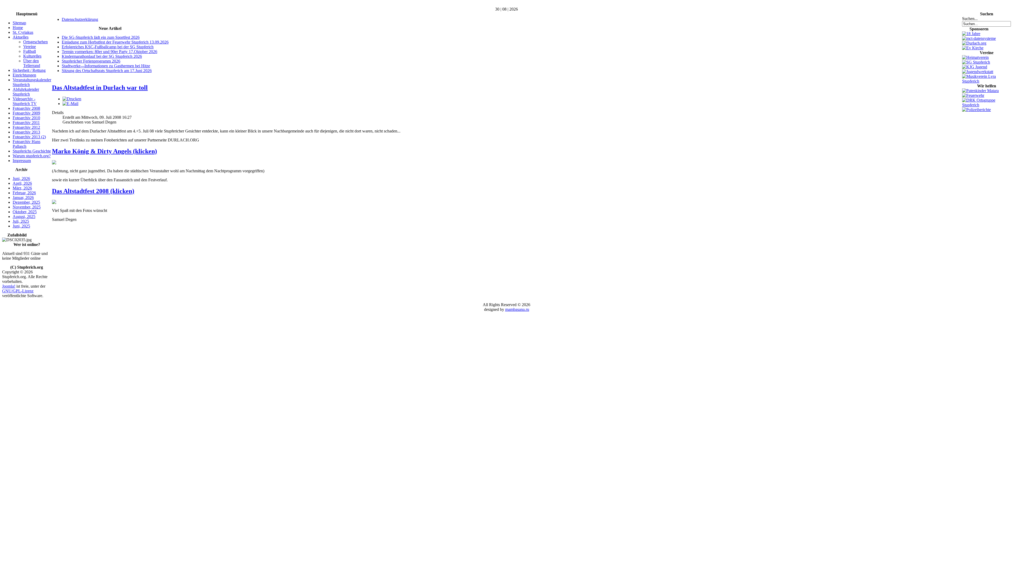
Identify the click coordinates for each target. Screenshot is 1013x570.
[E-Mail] (70, 103)
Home (18, 27)
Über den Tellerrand (31, 63)
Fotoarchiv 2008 (26, 108)
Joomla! (8, 286)
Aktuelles (20, 37)
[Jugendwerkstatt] (977, 71)
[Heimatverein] (975, 57)
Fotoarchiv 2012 (26, 127)
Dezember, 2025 (26, 202)
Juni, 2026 (21, 178)
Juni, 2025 (21, 226)
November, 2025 (27, 207)
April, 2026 (22, 183)
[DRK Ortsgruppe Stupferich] (986, 105)
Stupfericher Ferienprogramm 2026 (91, 61)
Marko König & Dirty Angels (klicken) (104, 151)
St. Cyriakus (23, 32)
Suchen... (970, 18)
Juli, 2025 (21, 221)
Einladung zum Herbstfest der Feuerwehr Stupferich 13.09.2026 (115, 42)
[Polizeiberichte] (976, 109)
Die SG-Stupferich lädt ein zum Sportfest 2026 (101, 37)
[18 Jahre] (971, 33)
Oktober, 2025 (25, 212)
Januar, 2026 (23, 197)
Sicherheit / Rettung (29, 70)
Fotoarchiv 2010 (26, 118)
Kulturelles (32, 56)
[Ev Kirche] (972, 48)
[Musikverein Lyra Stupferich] (986, 81)
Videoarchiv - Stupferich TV (25, 101)
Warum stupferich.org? (32, 156)
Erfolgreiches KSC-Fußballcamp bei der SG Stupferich (108, 47)
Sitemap (19, 23)
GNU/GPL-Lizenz (18, 291)
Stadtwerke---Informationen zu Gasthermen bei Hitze (106, 66)
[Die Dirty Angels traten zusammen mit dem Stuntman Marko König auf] (54, 163)
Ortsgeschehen (35, 42)
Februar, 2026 (24, 193)
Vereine (29, 46)
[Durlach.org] (974, 43)
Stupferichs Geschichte (32, 151)
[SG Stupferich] (976, 62)
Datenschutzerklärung (80, 19)
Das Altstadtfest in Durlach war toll (100, 87)
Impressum (22, 160)
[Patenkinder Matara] (980, 90)
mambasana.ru (517, 309)
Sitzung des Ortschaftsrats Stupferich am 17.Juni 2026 (107, 70)
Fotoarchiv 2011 (26, 122)
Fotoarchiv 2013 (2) (29, 137)
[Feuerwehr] (973, 95)
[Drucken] (72, 99)
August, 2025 (24, 216)
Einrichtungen (24, 75)
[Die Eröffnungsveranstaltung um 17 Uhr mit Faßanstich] (54, 202)
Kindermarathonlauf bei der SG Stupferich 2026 (102, 56)
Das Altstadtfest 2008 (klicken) (93, 191)
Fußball (29, 51)
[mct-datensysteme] (979, 38)
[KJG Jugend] (974, 67)
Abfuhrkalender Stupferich (26, 91)
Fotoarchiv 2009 (26, 113)
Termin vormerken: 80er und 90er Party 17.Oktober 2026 (109, 51)
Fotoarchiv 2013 (26, 132)
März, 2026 (22, 188)
